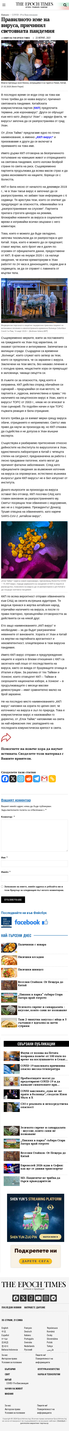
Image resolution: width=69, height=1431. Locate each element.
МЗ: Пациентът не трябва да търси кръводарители (40, 1179)
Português (29, 1339)
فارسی (50, 1349)
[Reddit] (28, 778)
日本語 (5, 1342)
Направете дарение (34, 1307)
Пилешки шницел (30, 969)
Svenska (28, 1342)
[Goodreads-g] (30, 1298)
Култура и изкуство (49, 1369)
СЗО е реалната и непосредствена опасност (44, 1105)
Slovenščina (52, 1339)
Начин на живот (14, 1388)
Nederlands (29, 1346)
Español (5, 1335)
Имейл (6, 871)
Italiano (27, 1335)
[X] (13, 778)
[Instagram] (20, 778)
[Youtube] (38, 1298)
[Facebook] (5, 778)
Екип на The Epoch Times (17, 38)
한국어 (5, 1346)
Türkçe (50, 1346)
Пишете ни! (41, 1355)
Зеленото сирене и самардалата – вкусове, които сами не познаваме (42, 1008)
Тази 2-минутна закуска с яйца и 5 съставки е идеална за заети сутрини (42, 1023)
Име (4, 857)
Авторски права (9, 1358)
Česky (49, 1335)
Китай (8, 1379)
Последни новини (11, 1307)
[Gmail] (44, 778)
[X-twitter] (23, 1298)
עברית (5, 1339)
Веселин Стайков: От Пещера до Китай (40, 983)
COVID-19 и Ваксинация (25, 14)
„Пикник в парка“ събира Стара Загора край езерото (40, 996)
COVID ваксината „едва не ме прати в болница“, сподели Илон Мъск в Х (44, 1094)
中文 (4, 1331)
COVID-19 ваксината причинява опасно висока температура (43, 1067)
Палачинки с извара (32, 944)
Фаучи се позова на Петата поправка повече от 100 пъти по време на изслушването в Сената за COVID (44, 1056)
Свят (7, 1374)
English (5, 1328)
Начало (5, 14)
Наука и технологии (49, 1374)
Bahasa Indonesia (10, 1349)
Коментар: (8, 816)
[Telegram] (36, 778)
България (10, 1369)
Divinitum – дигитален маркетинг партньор (43, 1422)
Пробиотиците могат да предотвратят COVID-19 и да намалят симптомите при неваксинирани (40, 1081)
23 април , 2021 (43, 38)
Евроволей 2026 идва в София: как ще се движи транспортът (42, 1167)
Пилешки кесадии (31, 957)
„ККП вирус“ (44, 137)
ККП (37, 108)
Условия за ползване (12, 1362)
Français (28, 1328)
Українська (52, 1328)
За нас (5, 1355)
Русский (28, 1349)
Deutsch (28, 1331)
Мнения (9, 1394)
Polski (49, 1342)
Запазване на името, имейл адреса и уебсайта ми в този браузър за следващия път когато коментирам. (34, 888)
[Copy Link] (52, 778)
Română (51, 1331)
